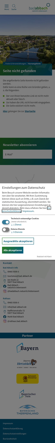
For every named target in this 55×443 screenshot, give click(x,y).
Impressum (28, 211)
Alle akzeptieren (13, 250)
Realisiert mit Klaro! (44, 256)
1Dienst (16, 224)
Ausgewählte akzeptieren (18, 241)
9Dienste (16, 232)
